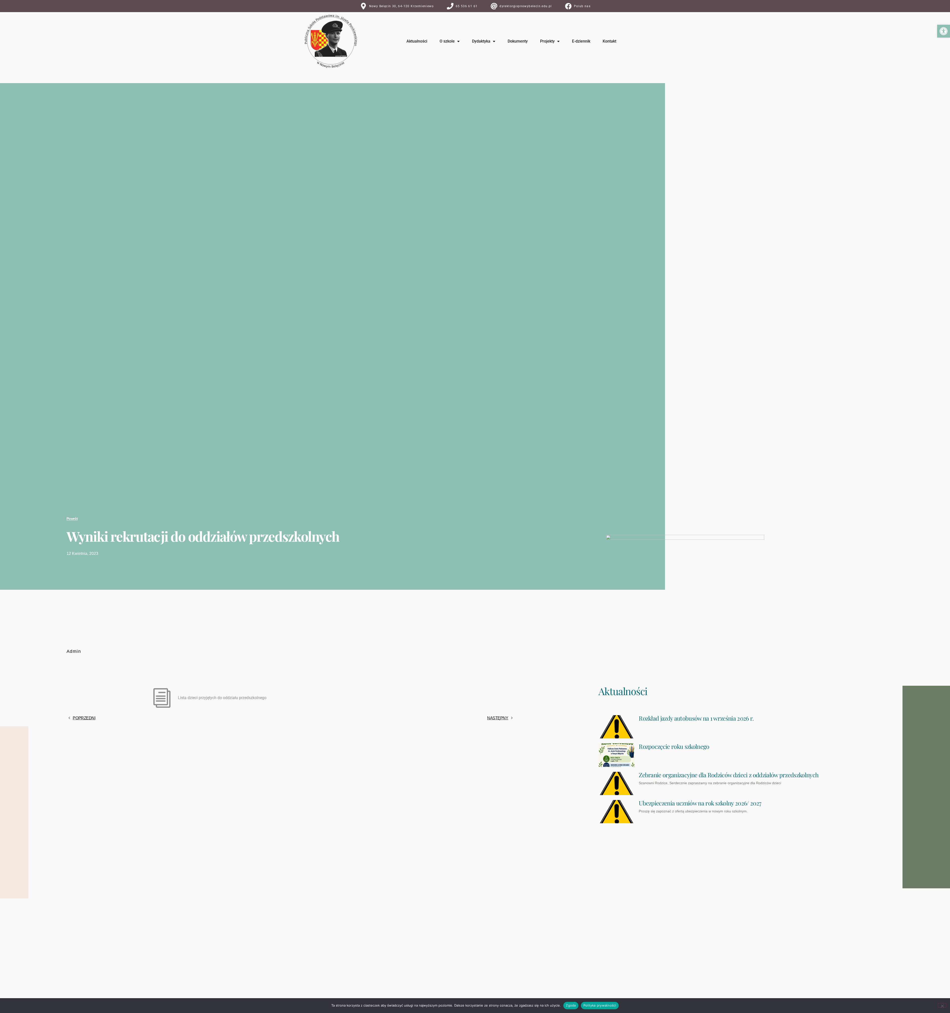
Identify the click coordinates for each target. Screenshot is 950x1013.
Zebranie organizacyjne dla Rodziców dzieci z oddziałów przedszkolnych (728, 775)
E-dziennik (581, 41)
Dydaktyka (481, 41)
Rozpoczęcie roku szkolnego (674, 746)
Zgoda (571, 1005)
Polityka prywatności (599, 1005)
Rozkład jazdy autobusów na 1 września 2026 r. (696, 718)
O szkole (447, 41)
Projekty (547, 41)
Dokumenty (518, 41)
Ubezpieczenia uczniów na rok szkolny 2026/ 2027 (700, 803)
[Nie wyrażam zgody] (942, 1005)
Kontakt (609, 41)
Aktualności (416, 41)
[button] (943, 31)
